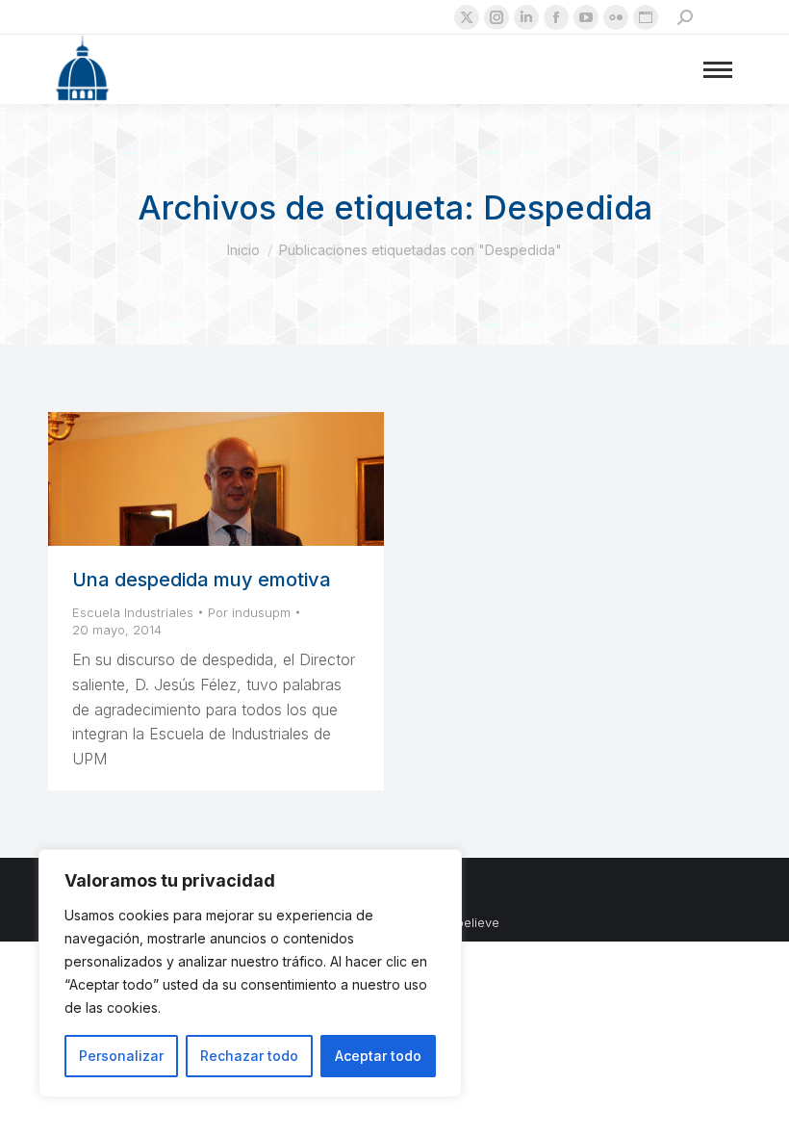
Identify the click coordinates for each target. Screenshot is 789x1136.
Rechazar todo (249, 1055)
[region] (250, 973)
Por (249, 612)
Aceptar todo (378, 1055)
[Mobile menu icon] (718, 70)
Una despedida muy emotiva (201, 579)
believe (477, 922)
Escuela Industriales (132, 612)
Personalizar (121, 1055)
